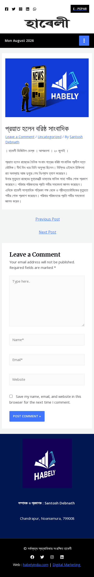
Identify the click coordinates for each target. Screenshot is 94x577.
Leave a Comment (19, 136)
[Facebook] (6, 9)
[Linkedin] (27, 9)
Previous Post (47, 219)
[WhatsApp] (34, 9)
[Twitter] (13, 9)
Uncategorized (49, 136)
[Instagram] (20, 9)
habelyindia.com (35, 564)
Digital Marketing (67, 564)
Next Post (47, 232)
